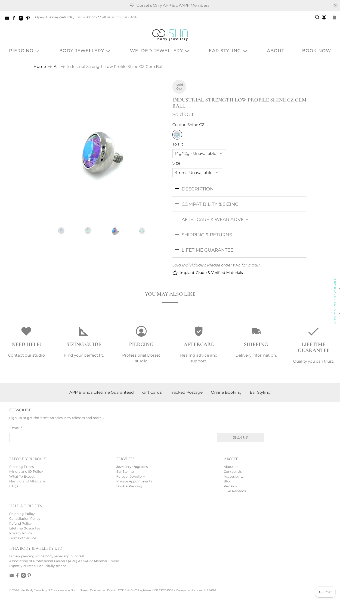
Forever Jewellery (130, 476)
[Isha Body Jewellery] (170, 35)
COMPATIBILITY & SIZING (210, 204)
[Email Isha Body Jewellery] (8, 19)
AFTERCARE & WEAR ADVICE (215, 219)
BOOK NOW (316, 50)
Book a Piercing (129, 486)
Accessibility (234, 476)
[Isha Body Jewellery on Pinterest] (29, 19)
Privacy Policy (20, 533)
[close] (335, 5)
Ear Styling (225, 50)
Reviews (230, 486)
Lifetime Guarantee (24, 528)
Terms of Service (22, 538)
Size (176, 163)
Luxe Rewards (235, 491)
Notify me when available (335, 301)
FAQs (13, 486)
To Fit (177, 144)
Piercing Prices (21, 467)
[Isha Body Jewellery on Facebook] (15, 19)
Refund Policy (20, 523)
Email (15, 428)
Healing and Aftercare (27, 481)
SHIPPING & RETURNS (207, 235)
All (56, 67)
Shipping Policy (22, 514)
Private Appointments (134, 481)
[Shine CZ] (177, 134)
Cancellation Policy (24, 518)
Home (40, 67)
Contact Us (233, 471)
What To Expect (22, 476)
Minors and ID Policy (26, 471)
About (275, 50)
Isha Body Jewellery (33, 590)
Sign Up (240, 437)
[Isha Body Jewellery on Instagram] (22, 19)
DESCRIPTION (198, 189)
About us (231, 467)
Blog (228, 481)
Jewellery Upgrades (132, 467)
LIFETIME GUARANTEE (207, 250)
